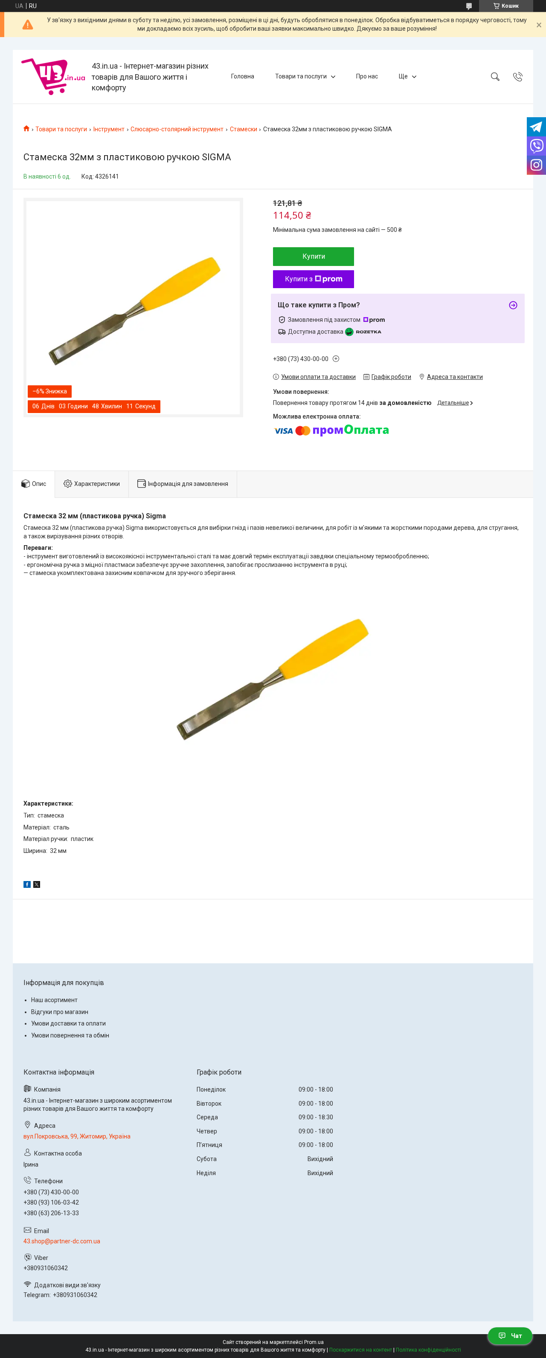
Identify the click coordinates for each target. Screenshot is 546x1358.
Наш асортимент (54, 1000)
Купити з (299, 279)
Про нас (367, 76)
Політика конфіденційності (428, 1350)
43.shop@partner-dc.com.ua (61, 1241)
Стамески (243, 129)
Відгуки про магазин (59, 1011)
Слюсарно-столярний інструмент (177, 129)
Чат (516, 1335)
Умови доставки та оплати (68, 1023)
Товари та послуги (301, 76)
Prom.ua (314, 1342)
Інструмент (109, 129)
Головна (242, 76)
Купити (313, 256)
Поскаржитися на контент (360, 1350)
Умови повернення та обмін (70, 1035)
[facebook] (27, 885)
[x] (36, 885)
